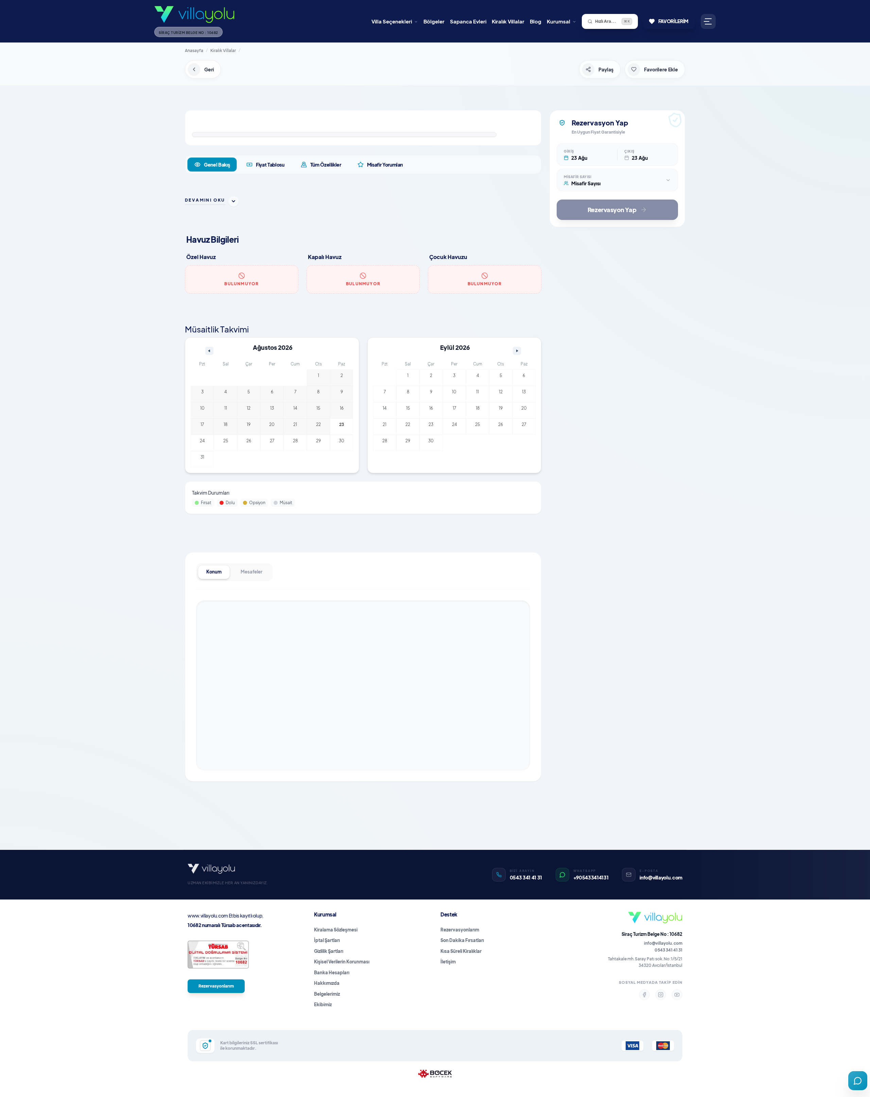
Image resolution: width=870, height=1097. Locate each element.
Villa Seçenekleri (391, 21)
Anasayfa (194, 50)
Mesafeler (251, 572)
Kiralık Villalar (508, 21)
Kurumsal (558, 21)
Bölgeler (434, 21)
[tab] (212, 164)
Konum (214, 572)
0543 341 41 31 (668, 950)
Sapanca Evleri (468, 21)
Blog (535, 21)
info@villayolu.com (663, 943)
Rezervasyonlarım (216, 986)
